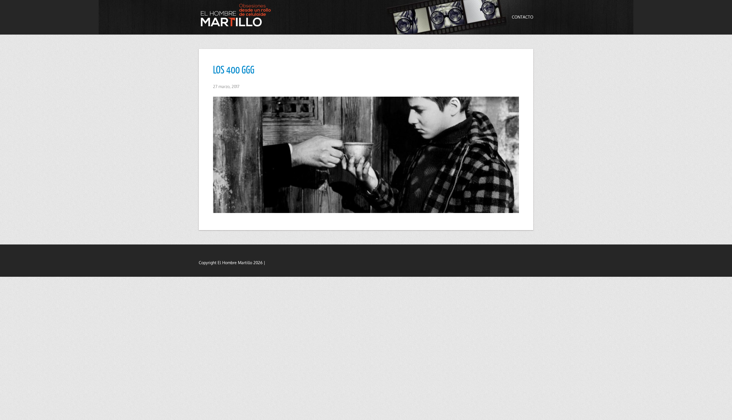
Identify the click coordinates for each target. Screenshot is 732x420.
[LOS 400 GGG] (366, 155)
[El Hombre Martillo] (237, 15)
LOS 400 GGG (233, 69)
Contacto (522, 17)
